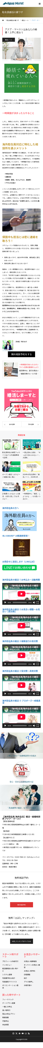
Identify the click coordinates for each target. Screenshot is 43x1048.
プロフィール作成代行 (10, 961)
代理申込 (5, 1021)
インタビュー (7, 965)
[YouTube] (23, 1033)
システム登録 (7, 974)
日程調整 (27, 974)
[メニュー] (39, 3)
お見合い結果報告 (30, 961)
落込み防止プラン (8, 1014)
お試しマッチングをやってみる (21, 941)
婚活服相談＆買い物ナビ (10, 969)
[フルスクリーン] (38, 602)
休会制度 (5, 1024)
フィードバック (8, 999)
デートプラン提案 (8, 1003)
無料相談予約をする (21, 354)
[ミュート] (34, 602)
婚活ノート (8, 40)
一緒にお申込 (7, 1006)
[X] (16, 1033)
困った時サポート (11, 994)
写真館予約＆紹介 (8, 978)
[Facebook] (19, 1033)
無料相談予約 (21, 905)
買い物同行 (6, 1010)
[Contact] (26, 1033)
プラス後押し (28, 982)
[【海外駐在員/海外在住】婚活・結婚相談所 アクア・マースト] (13, 3)
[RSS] (29, 1033)
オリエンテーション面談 (10, 986)
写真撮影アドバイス (9, 982)
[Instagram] (13, 1033)
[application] (21, 594)
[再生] (5, 602)
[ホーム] (3, 20)
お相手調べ (28, 985)
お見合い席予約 (29, 971)
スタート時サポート (10, 955)
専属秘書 (5, 1017)
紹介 (25, 978)
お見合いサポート (32, 955)
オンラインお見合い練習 (32, 966)
